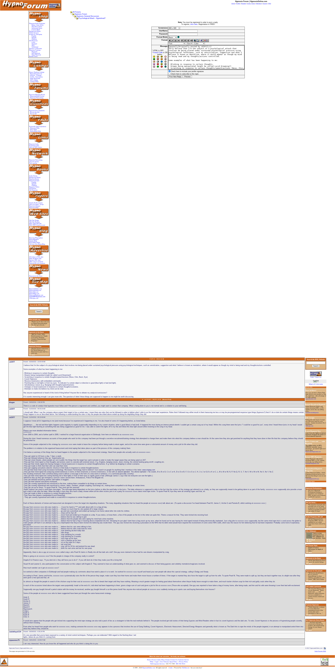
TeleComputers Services (157, 664)
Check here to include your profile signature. (187, 71)
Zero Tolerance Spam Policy (168, 661)
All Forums (77, 12)
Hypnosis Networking (36, 98)
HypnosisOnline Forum (37, 96)
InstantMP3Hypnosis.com (312, 463)
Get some (320, 384)
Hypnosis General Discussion (88, 16)
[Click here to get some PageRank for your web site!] (316, 382)
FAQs (151, 661)
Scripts (168, 660)
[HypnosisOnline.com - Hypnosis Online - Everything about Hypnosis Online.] (316, 373)
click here (193, 24)
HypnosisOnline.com (148, 667)
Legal (156, 661)
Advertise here (310, 481)
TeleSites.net (186, 667)
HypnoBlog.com (34, 293)
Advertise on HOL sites (36, 257)
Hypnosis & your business (37, 263)
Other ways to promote (36, 261)
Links (170, 667)
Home (149, 660)
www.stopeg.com (148, 470)
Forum (154, 660)
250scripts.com (33, 298)
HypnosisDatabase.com (36, 295)
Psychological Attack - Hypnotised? (92, 18)
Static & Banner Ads (35, 258)
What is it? (312, 384)
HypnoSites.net (33, 292)
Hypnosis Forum (81, 14)
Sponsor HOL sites (34, 260)
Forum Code (158, 52)
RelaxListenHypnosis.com (313, 451)
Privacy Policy (183, 661)
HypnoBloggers (34, 239)
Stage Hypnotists (35, 78)
